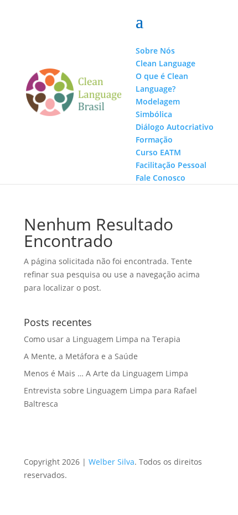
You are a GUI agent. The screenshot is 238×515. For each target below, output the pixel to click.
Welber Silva (111, 461)
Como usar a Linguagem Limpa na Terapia (102, 339)
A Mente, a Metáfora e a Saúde (81, 356)
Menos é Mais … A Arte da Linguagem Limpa (106, 373)
